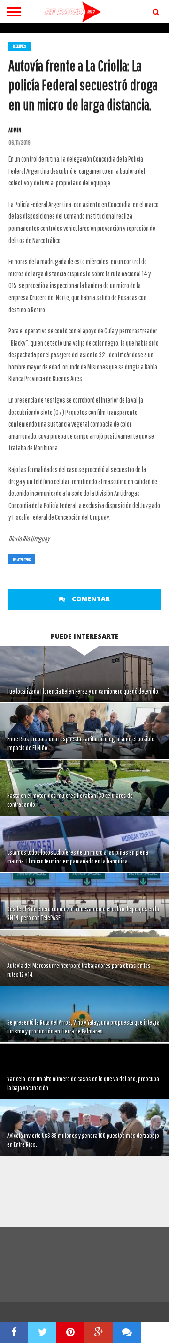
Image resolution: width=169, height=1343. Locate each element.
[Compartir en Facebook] (14, 1332)
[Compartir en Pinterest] (70, 1332)
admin (14, 129)
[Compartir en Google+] (98, 1332)
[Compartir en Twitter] (42, 1332)
